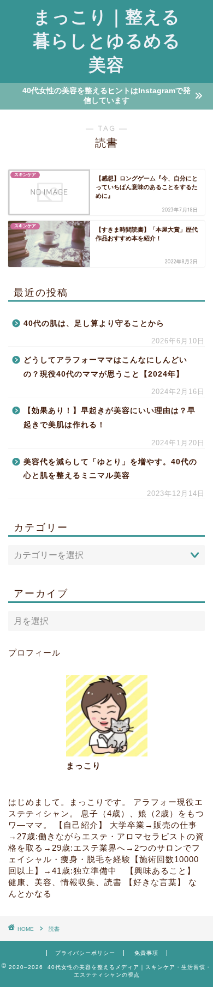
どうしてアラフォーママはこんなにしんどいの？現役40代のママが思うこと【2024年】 (105, 367)
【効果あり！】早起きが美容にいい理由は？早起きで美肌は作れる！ (109, 418)
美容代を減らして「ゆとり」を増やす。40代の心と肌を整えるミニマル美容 (110, 469)
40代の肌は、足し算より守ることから (93, 323)
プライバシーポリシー (85, 953)
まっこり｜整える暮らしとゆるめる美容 (107, 40)
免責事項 (146, 953)
